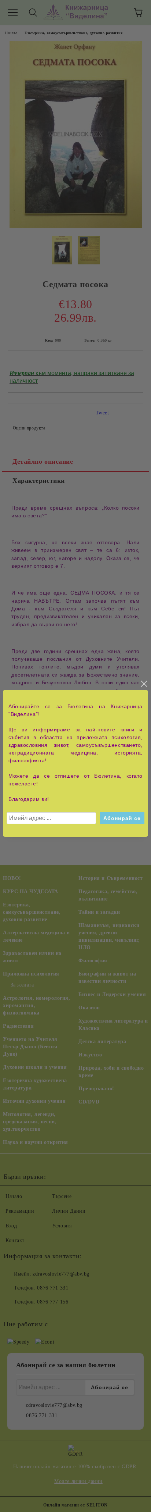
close (143, 684)
